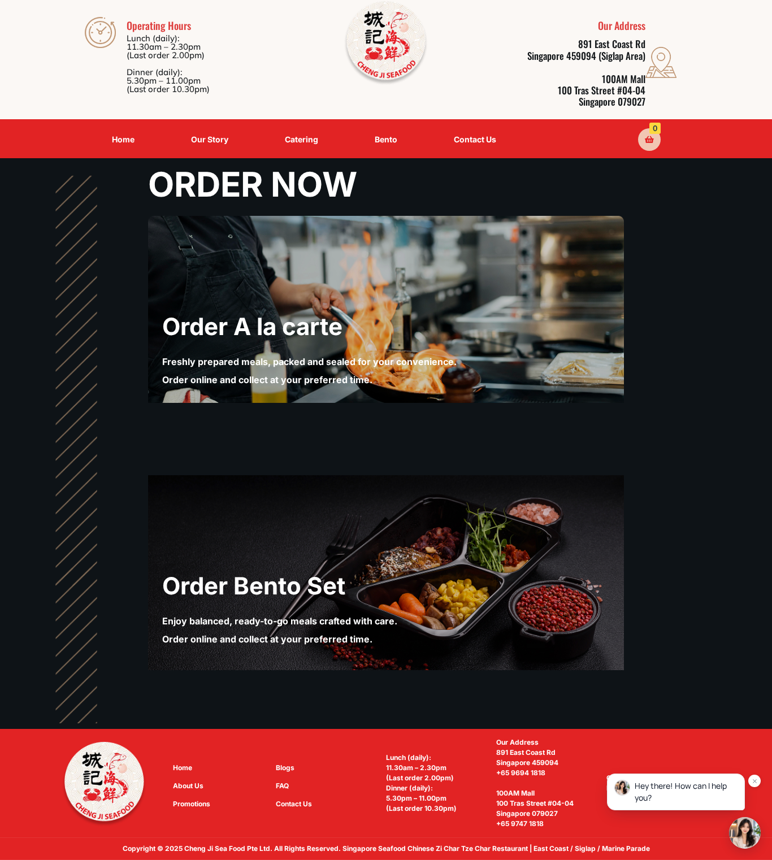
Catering (301, 139)
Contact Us (475, 139)
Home (123, 139)
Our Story (209, 139)
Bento (386, 139)
